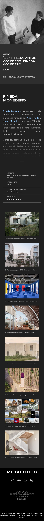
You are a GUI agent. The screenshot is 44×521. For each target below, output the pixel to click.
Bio (4, 77)
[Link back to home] (22, 473)
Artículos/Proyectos (22, 77)
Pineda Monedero (14, 199)
